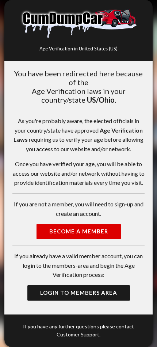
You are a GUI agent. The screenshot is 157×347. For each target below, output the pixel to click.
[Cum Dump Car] (78, 23)
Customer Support (78, 334)
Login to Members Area (78, 292)
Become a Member (78, 231)
